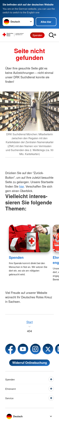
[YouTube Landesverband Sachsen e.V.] (23, 349)
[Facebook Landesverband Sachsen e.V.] (10, 349)
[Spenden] (29, 238)
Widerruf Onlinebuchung (29, 363)
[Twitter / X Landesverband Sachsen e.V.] (48, 349)
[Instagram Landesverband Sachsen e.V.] (35, 349)
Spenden (37, 35)
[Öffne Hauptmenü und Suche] (52, 35)
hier (21, 186)
